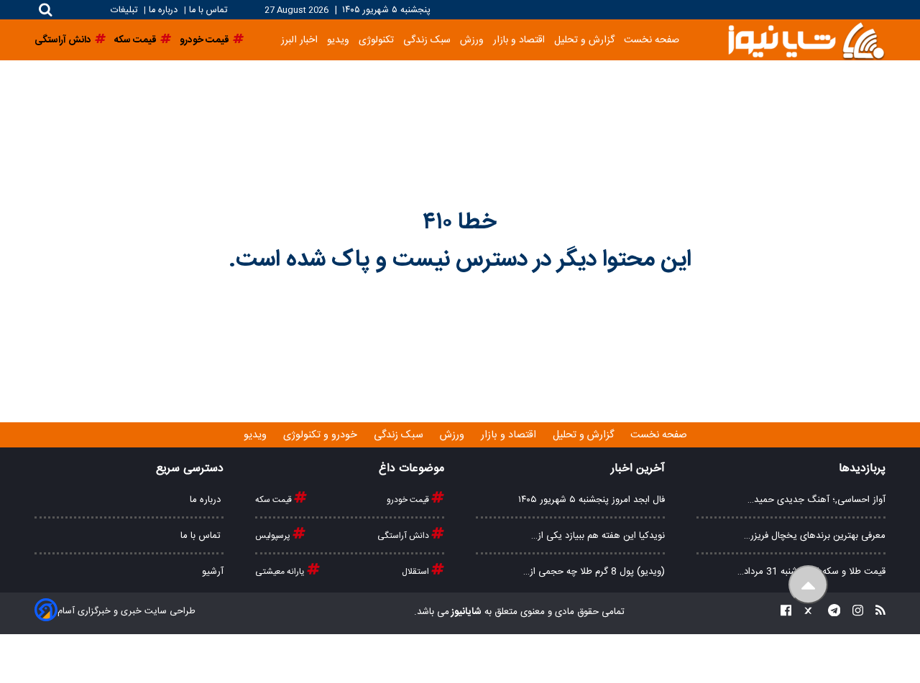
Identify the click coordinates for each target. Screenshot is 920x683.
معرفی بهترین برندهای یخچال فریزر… (815, 536)
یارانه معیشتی (281, 571)
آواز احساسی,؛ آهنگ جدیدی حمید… (817, 500)
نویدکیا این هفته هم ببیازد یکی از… (598, 536)
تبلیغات (125, 10)
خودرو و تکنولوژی (321, 435)
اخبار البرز (299, 40)
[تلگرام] (830, 612)
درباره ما (163, 10)
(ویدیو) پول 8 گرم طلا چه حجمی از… (594, 572)
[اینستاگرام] (853, 612)
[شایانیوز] (806, 39)
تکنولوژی (376, 40)
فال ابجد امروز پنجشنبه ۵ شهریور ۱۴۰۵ (591, 500)
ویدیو (338, 40)
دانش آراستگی (404, 536)
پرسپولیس (274, 536)
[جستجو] (45, 9)
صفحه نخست (651, 40)
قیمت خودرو (409, 500)
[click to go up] (808, 585)
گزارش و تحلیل (584, 40)
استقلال (416, 571)
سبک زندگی (427, 40)
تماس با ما (208, 10)
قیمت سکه (274, 500)
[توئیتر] (805, 612)
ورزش (472, 40)
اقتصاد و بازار (519, 40)
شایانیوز (465, 612)
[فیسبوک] (786, 612)
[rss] (876, 612)
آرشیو (213, 572)
